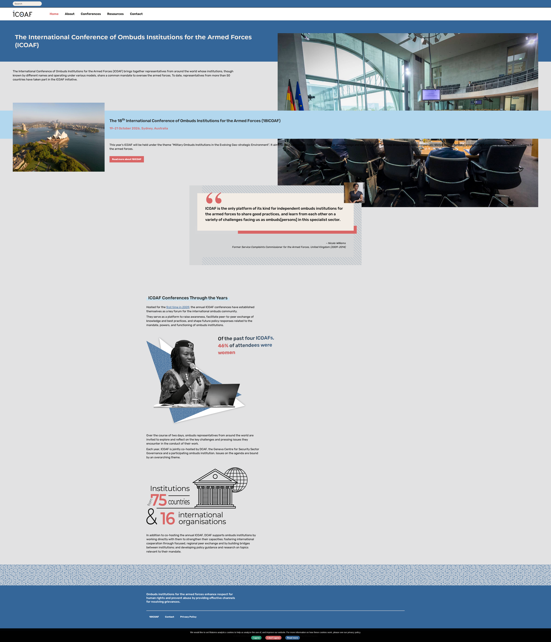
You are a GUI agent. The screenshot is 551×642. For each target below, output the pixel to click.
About (69, 14)
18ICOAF (154, 617)
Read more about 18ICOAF (126, 159)
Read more (292, 638)
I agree (256, 638)
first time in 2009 (177, 307)
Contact (136, 14)
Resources (115, 14)
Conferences (91, 14)
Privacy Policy (188, 617)
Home (54, 14)
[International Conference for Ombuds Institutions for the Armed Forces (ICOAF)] (27, 11)
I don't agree (273, 638)
